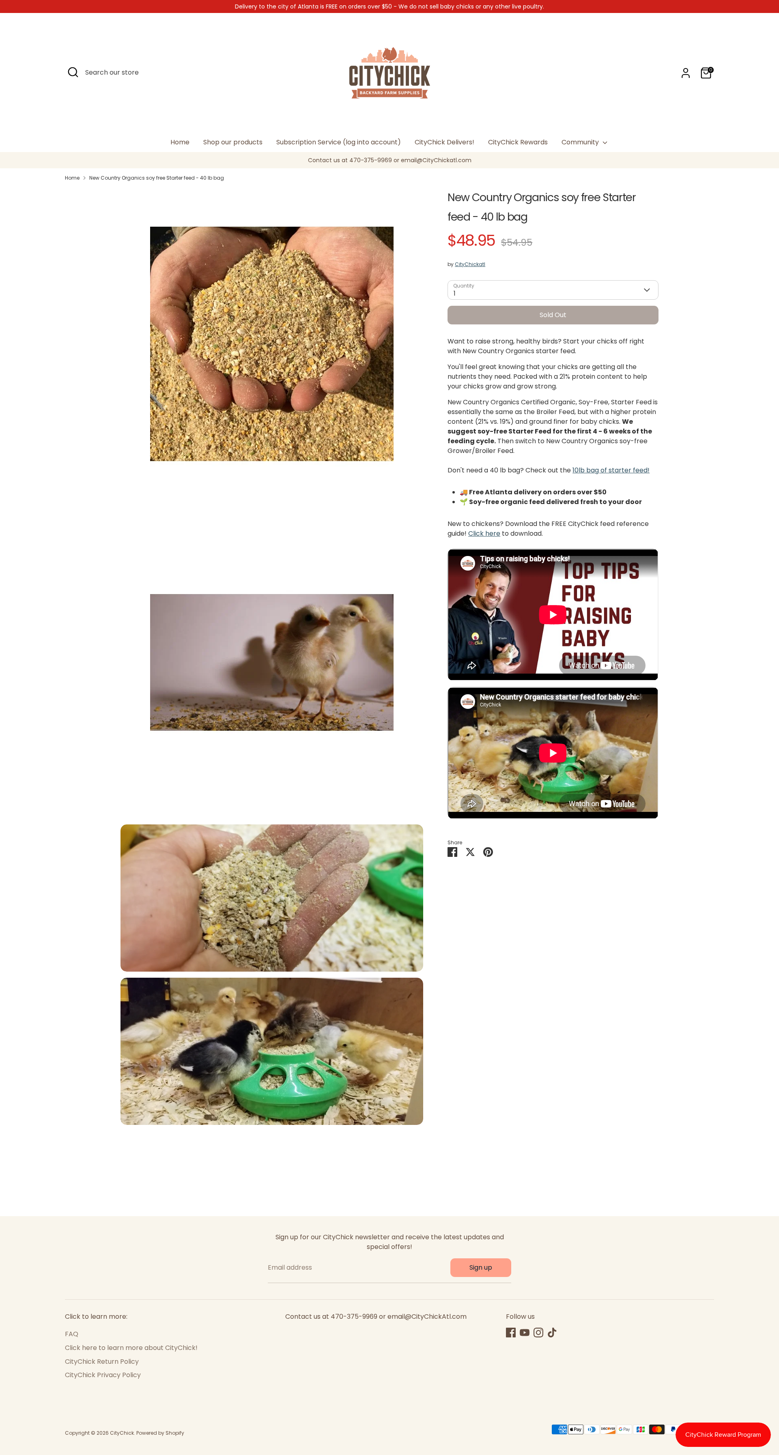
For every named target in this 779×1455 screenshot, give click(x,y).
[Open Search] (73, 72)
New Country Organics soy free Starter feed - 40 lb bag (156, 177)
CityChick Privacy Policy (103, 1375)
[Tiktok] (552, 1332)
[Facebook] (511, 1332)
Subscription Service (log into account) (338, 142)
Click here (484, 534)
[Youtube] (524, 1332)
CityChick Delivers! (444, 142)
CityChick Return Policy (102, 1361)
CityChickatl (470, 264)
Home (179, 142)
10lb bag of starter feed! (611, 470)
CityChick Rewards (518, 142)
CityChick (122, 1432)
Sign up (480, 1267)
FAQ (71, 1334)
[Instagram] (538, 1332)
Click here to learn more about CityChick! (131, 1347)
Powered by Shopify (160, 1432)
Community (581, 142)
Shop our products (233, 142)
